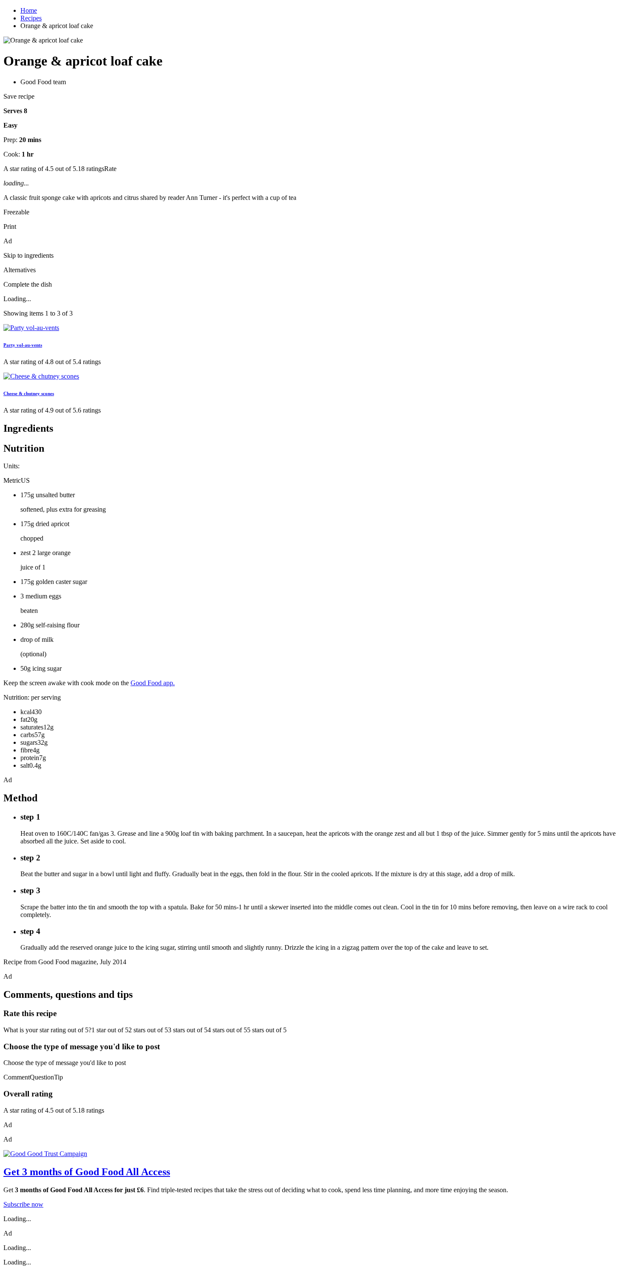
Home (28, 10)
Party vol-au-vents (22, 344)
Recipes (31, 18)
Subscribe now (23, 1204)
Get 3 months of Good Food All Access (86, 1171)
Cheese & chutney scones (28, 393)
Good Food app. (153, 682)
